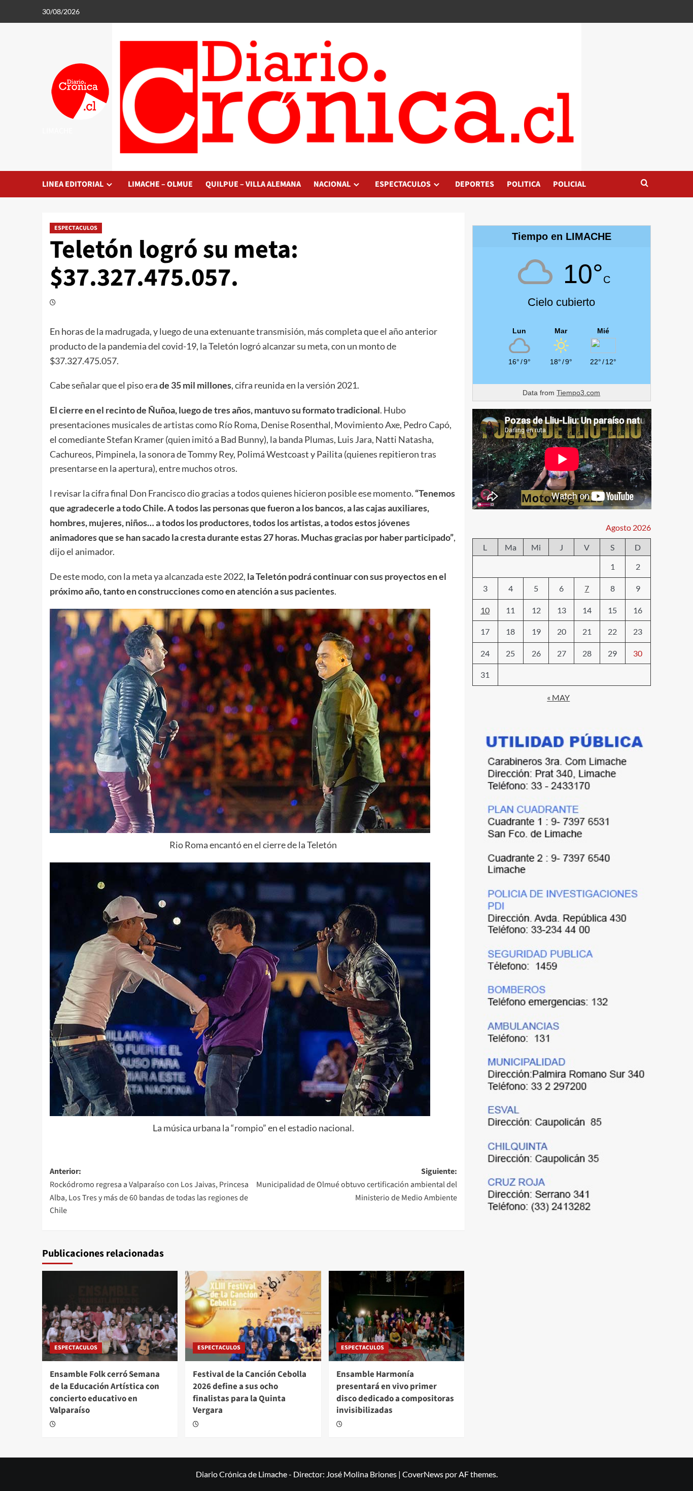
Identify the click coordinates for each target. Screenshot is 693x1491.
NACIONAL (332, 184)
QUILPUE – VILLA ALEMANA (253, 184)
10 (485, 609)
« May (558, 697)
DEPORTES (474, 184)
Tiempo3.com (578, 393)
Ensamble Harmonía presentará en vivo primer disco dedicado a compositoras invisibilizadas (395, 1392)
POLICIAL (569, 184)
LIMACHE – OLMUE (160, 184)
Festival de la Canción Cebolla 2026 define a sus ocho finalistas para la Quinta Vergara (249, 1392)
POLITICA (523, 184)
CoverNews (422, 1474)
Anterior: (149, 1191)
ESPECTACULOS (403, 184)
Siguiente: (356, 1184)
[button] (644, 184)
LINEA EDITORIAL (72, 184)
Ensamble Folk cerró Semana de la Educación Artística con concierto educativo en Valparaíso (105, 1392)
